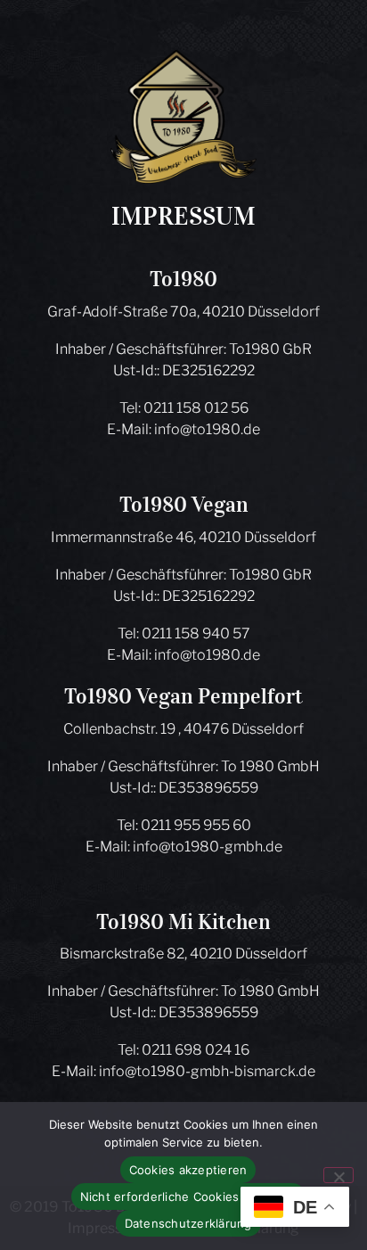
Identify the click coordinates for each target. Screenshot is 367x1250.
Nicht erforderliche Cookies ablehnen (188, 1196)
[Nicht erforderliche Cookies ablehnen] (338, 1175)
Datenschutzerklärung (188, 1223)
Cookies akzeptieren (188, 1170)
